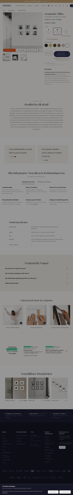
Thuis (4, 10)
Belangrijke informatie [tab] (28, 182)
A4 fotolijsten (48, 455)
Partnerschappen (6, 459)
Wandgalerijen (11, 10)
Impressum (19, 441)
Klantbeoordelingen (6, 452)
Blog (3, 449)
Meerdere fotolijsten (49, 450)
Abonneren (62, 447)
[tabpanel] (36, 195)
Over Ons (43, 5)
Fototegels (47, 447)
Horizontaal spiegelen (52, 39)
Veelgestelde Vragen (6, 444)
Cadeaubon (4, 441)
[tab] (6, 57)
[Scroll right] (67, 390)
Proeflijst (36, 5)
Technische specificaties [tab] (44, 182)
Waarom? (35, 204)
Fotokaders (47, 440)
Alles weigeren (53, 492)
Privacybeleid (19, 438)
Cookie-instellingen (20, 444)
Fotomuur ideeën (48, 458)
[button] (36, 1)
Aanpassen (4, 492)
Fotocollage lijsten (49, 453)
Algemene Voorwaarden (21, 435)
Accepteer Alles (65, 492)
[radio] (46, 45)
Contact (4, 462)
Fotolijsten (47, 437)
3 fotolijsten (47, 461)
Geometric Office (22, 10)
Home (3, 435)
